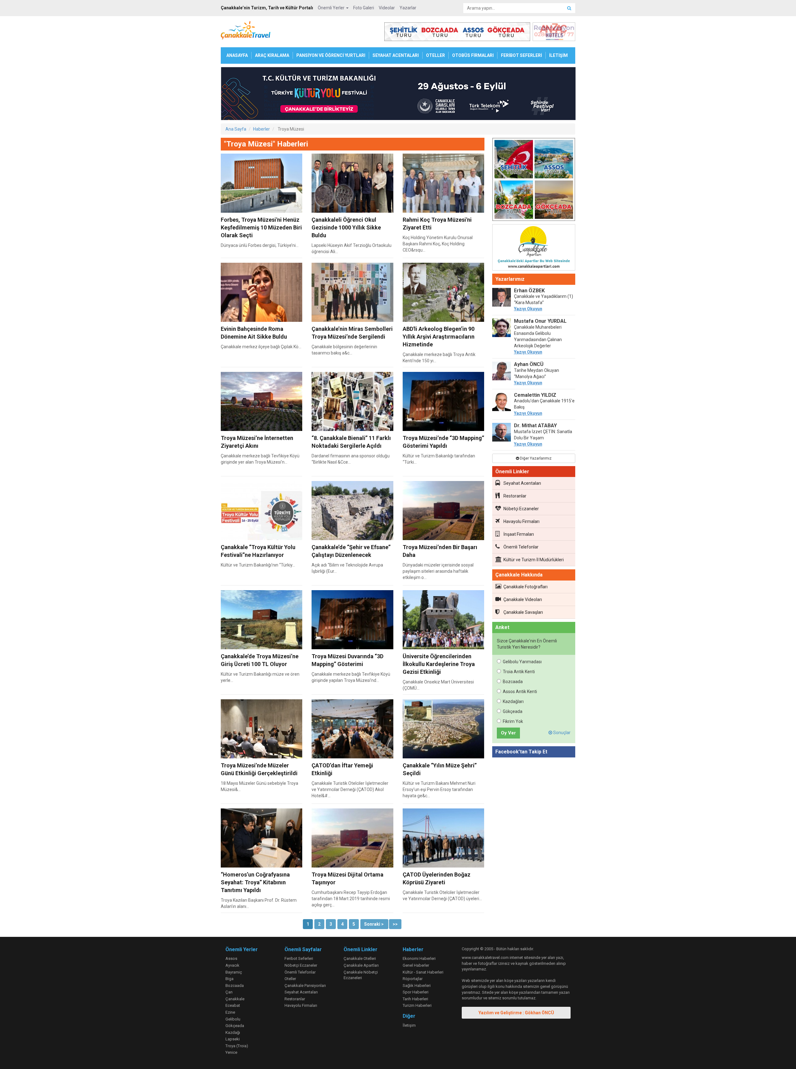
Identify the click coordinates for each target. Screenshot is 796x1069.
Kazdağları (513, 701)
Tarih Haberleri (415, 999)
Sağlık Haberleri (417, 985)
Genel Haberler (416, 965)
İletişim (409, 1025)
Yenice (231, 1052)
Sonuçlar (561, 732)
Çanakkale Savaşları (523, 612)
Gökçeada (512, 711)
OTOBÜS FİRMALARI (473, 55)
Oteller (290, 978)
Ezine (230, 1012)
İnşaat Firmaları (518, 534)
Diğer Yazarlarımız (535, 458)
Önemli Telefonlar (521, 546)
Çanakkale (234, 999)
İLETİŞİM (558, 55)
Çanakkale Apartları (361, 965)
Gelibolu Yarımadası (522, 661)
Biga (229, 978)
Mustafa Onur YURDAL (540, 321)
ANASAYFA (237, 55)
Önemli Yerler (331, 7)
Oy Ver (508, 733)
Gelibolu (232, 1019)
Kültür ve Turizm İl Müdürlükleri (533, 559)
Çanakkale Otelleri (360, 958)
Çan (229, 992)
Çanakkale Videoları (522, 599)
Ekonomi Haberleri (419, 958)
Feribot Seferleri (299, 958)
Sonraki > (374, 924)
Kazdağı (232, 1032)
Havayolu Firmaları (521, 521)
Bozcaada (513, 681)
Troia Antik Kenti (519, 671)
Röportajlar (413, 978)
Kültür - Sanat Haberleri (423, 972)
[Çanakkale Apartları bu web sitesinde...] (534, 248)
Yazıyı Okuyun (528, 308)
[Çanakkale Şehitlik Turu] (534, 180)
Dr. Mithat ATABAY (535, 425)
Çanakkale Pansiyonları (305, 985)
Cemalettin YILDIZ (535, 395)
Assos (231, 958)
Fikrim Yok (513, 721)
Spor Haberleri (415, 992)
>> (395, 924)
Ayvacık (232, 965)
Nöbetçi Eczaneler (521, 508)
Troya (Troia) (236, 1046)
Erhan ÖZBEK (529, 291)
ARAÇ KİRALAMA (272, 55)
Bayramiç (233, 972)
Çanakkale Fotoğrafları (525, 586)
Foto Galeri (363, 7)
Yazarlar (408, 7)
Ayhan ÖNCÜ (529, 364)
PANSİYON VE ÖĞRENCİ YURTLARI (330, 55)
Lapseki (232, 1039)
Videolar (387, 7)
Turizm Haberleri (417, 1005)
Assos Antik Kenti (520, 691)
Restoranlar (514, 495)
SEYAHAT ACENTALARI (396, 55)
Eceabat (232, 1005)
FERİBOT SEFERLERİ (521, 55)
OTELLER (435, 55)
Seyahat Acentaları (522, 483)
